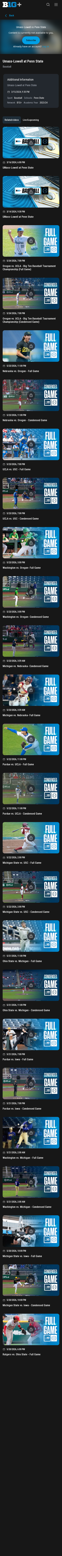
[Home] (12, 4)
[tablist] (22, 120)
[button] (48, 4)
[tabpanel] (31, 742)
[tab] (12, 120)
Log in (45, 46)
